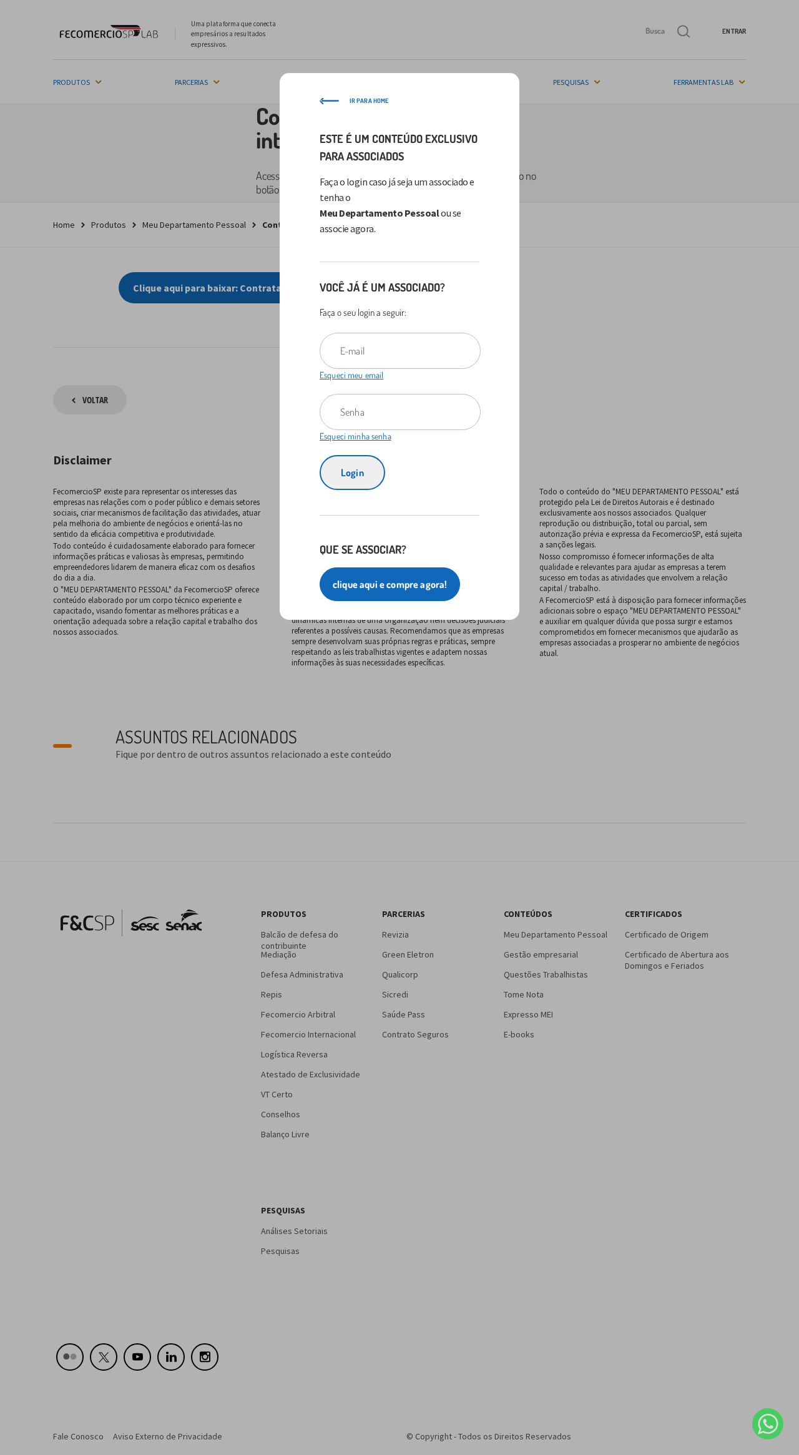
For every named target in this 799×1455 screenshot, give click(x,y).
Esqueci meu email (351, 375)
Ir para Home (369, 100)
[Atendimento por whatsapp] (767, 1423)
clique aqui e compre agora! (390, 584)
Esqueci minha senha (355, 436)
